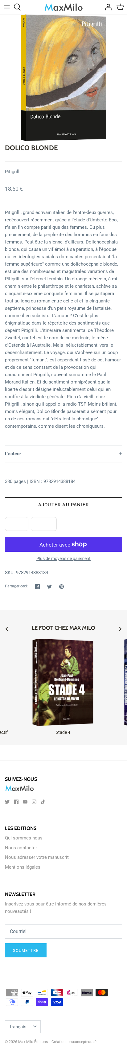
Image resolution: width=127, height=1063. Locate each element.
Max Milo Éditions (33, 1042)
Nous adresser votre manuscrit (37, 857)
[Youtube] (25, 802)
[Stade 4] (63, 682)
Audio (43, 524)
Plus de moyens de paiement (63, 558)
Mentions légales (22, 867)
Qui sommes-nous (24, 838)
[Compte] (106, 7)
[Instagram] (34, 802)
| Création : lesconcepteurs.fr (73, 1042)
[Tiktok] (43, 802)
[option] (63, 77)
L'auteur (13, 454)
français (18, 1027)
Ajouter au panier (63, 505)
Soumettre (26, 950)
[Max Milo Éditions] (63, 7)
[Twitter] (7, 802)
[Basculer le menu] (7, 7)
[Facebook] (16, 802)
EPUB (16, 524)
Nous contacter (21, 848)
